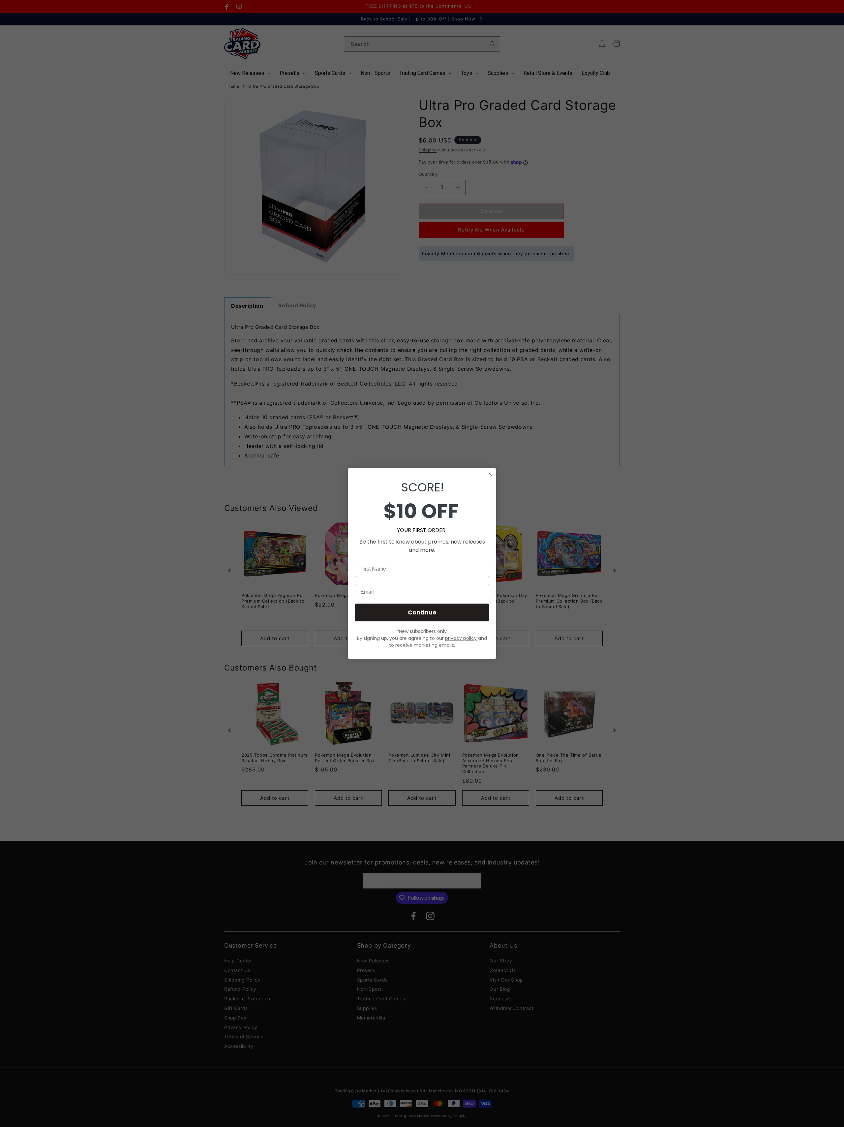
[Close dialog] (490, 474)
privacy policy (461, 638)
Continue (422, 612)
